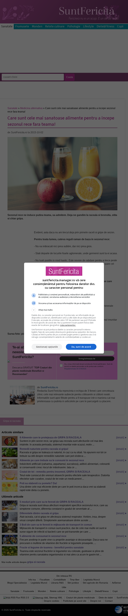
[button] (64, 310)
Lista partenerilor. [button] (68, 325)
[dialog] (64, 308)
